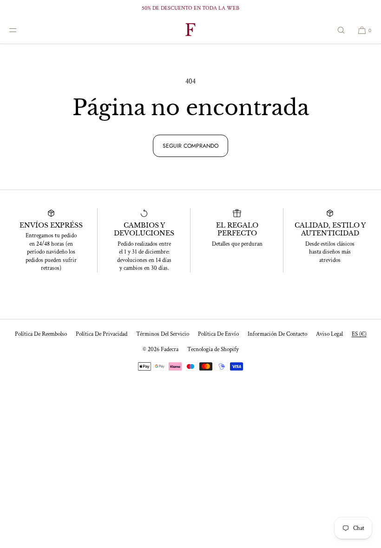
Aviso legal (329, 334)
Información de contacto (277, 334)
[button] (341, 30)
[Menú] (20, 30)
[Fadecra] (190, 30)
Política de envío (218, 334)
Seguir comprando (190, 146)
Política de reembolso (41, 334)
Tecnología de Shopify (213, 349)
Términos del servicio (162, 334)
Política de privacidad (101, 334)
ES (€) (359, 334)
